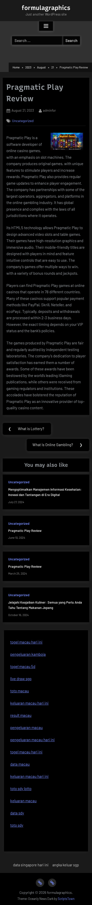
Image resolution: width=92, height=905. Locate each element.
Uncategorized (22, 121)
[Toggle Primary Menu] (46, 26)
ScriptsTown (66, 898)
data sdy (17, 813)
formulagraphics (46, 7)
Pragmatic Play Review (25, 531)
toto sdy (16, 825)
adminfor (49, 110)
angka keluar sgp (65, 865)
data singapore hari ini (31, 865)
